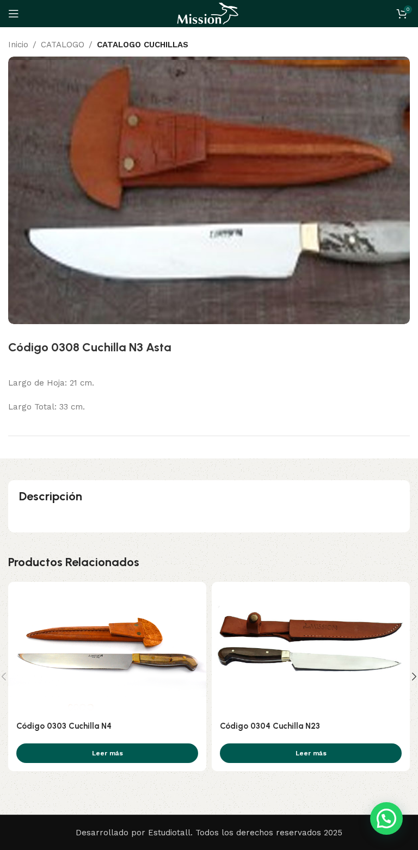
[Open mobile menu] (13, 13)
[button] (386, 818)
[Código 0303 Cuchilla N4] (107, 648)
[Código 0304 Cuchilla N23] (311, 648)
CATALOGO (62, 44)
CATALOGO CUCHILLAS (142, 44)
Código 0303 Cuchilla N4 (64, 726)
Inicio (18, 44)
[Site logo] (209, 13)
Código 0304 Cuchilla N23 (270, 726)
